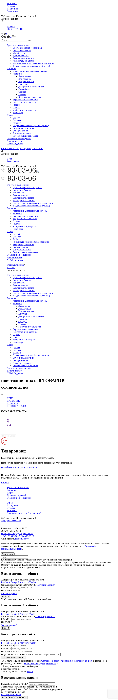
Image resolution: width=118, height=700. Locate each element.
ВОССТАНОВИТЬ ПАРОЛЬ (14, 697)
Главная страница (15, 265)
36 (8, 422)
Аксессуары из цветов (24, 61)
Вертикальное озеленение (25, 99)
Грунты (16, 107)
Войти (10, 158)
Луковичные (24, 76)
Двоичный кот (21, 538)
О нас (10, 503)
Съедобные (23, 89)
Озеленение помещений (19, 138)
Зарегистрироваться (45, 585)
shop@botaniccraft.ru (11, 520)
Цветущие (23, 84)
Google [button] (14, 582)
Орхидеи (22, 92)
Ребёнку (17, 123)
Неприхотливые (26, 81)
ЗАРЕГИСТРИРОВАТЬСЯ (13, 658)
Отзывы (11, 6)
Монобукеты (19, 53)
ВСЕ (9, 425)
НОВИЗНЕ (12, 403)
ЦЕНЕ (10, 398)
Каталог (11, 267)
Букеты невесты (20, 55)
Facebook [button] (6, 582)
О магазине (12, 11)
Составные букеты (22, 50)
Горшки (16, 105)
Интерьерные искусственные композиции (33, 63)
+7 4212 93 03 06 (9, 536)
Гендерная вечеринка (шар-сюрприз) (31, 125)
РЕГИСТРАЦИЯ (15, 29)
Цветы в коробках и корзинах (27, 48)
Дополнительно (14, 141)
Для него (17, 120)
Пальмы (22, 94)
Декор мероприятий (16, 495)
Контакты (12, 3)
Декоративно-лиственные (31, 86)
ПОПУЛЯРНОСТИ (16, 406)
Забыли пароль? (9, 593)
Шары (10, 115)
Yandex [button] (32, 582)
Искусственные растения (25, 102)
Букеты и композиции (18, 45)
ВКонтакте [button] (23, 582)
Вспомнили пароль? (11, 694)
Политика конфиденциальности (17, 533)
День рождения (20, 130)
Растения (11, 68)
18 (8, 419)
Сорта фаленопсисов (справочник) (24, 513)
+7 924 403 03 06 (26, 536)
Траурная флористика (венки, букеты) (31, 66)
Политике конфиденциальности (40, 663)
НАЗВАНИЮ (13, 401)
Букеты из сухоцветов (23, 58)
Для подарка (24, 79)
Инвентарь (18, 112)
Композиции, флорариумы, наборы (30, 71)
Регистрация (13, 161)
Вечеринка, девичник (23, 128)
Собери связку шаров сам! (25, 136)
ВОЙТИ (11, 26)
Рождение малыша (22, 133)
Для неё (16, 117)
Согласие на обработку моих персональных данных (66, 661)
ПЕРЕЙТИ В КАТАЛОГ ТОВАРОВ (19, 467)
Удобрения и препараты (24, 110)
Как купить (12, 8)
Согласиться (7, 554)
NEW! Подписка (15, 143)
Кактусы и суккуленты (29, 97)
